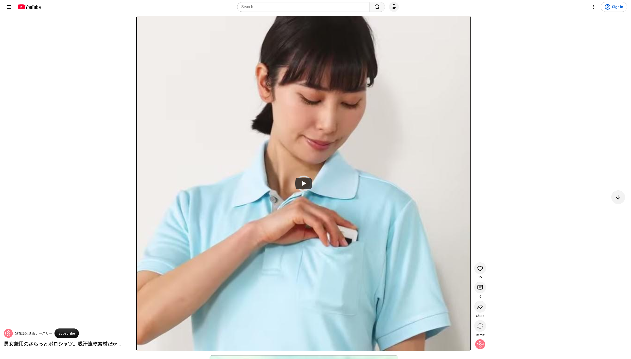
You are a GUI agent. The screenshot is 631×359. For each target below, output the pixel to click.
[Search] (377, 7)
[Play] (303, 183)
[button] (8, 333)
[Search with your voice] (394, 7)
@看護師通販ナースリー (34, 333)
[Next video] (618, 197)
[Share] (480, 307)
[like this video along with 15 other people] (480, 268)
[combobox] (304, 7)
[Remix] (480, 326)
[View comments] (480, 287)
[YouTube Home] (29, 7)
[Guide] (9, 7)
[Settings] (594, 7)
